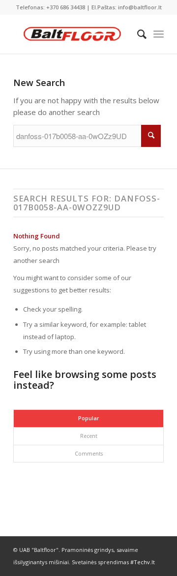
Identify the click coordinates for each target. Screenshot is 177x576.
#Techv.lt (142, 562)
